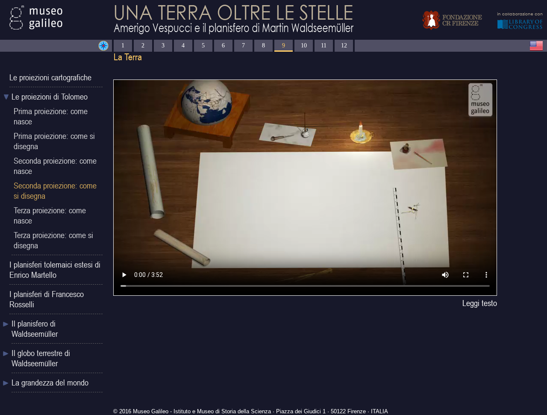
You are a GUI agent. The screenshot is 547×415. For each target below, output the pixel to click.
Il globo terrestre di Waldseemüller (41, 358)
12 (344, 45)
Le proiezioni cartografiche (50, 77)
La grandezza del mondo (50, 382)
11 (323, 45)
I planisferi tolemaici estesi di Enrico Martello (54, 269)
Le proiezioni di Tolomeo (50, 96)
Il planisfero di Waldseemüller (35, 328)
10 (304, 45)
